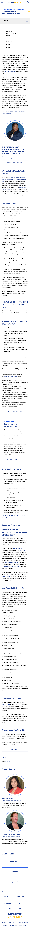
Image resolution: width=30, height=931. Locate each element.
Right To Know (20, 896)
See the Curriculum (12, 412)
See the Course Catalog (13, 460)
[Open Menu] (2, 2)
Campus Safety (6, 900)
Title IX (18, 903)
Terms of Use (11, 922)
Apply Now (15, 749)
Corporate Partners (7, 903)
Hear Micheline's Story (15, 163)
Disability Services (21, 900)
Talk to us (15, 861)
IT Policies (26, 922)
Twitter (15, 908)
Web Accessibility (19, 922)
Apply (15, 882)
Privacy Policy (4, 922)
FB (10, 908)
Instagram (20, 908)
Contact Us (5, 896)
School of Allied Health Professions (13, 9)
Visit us (15, 871)
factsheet (7, 761)
